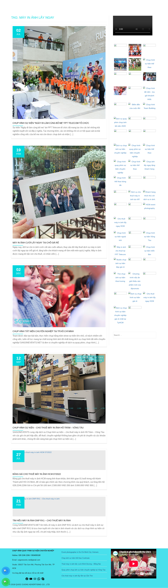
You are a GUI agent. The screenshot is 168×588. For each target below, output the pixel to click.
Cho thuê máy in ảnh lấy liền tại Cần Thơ (77, 576)
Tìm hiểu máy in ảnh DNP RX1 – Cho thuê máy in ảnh (42, 520)
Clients (141, 5)
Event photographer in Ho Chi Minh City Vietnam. (80, 552)
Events (115, 5)
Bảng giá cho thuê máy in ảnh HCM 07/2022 (37, 474)
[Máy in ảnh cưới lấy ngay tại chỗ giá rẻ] (59, 192)
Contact (153, 5)
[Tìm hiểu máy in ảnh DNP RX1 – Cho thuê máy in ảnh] (36, 499)
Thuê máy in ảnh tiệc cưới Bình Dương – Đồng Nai (81, 564)
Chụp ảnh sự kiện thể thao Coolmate (76, 558)
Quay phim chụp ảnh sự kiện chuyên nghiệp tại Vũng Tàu (83, 570)
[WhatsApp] (38, 580)
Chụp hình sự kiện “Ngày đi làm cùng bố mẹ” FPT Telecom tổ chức (51, 123)
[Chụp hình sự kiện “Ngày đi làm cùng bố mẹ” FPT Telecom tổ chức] (59, 72)
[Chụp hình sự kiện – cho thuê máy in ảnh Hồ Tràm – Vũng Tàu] (59, 388)
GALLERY (128, 5)
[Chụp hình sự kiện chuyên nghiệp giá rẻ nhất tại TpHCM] (18, 4)
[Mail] (34, 580)
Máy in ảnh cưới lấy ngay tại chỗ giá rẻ (36, 243)
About (104, 5)
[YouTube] (30, 580)
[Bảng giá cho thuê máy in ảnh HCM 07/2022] (32, 452)
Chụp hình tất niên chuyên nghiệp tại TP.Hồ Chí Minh (43, 331)
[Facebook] (26, 580)
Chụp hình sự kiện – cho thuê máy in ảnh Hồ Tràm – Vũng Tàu (48, 428)
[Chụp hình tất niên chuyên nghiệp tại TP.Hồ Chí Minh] (59, 296)
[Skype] (42, 580)
